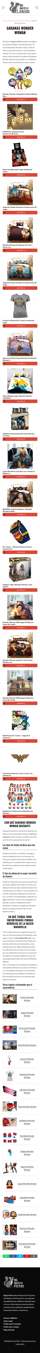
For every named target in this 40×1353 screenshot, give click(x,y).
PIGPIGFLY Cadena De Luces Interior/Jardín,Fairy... (13, 133)
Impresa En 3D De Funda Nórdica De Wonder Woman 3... (20, 359)
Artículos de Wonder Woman (21, 21)
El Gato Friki (7, 21)
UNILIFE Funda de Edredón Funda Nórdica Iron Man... (18, 435)
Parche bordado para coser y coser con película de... (18, 774)
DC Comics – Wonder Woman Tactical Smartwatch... (17, 548)
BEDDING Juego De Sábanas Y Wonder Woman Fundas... (17, 510)
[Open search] (36, 7)
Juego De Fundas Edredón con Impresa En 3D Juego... (20, 208)
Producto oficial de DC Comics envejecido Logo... (18, 321)
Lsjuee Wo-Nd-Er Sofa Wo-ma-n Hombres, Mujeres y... (19, 472)
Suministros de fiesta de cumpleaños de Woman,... (18, 812)
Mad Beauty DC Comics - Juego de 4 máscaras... (16, 737)
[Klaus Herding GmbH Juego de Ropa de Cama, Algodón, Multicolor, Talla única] (20, 154)
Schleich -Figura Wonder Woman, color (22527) (17, 586)
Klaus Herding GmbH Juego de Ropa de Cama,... (17, 170)
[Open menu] (3, 7)
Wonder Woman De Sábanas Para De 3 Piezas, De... (17, 246)
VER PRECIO (21, 99)
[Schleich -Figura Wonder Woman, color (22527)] (20, 570)
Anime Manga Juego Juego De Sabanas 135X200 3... (17, 397)
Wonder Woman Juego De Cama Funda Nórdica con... (17, 661)
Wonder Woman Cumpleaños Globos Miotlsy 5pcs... (20, 95)
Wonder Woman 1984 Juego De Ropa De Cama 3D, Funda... (18, 623)
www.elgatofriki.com (23, 938)
